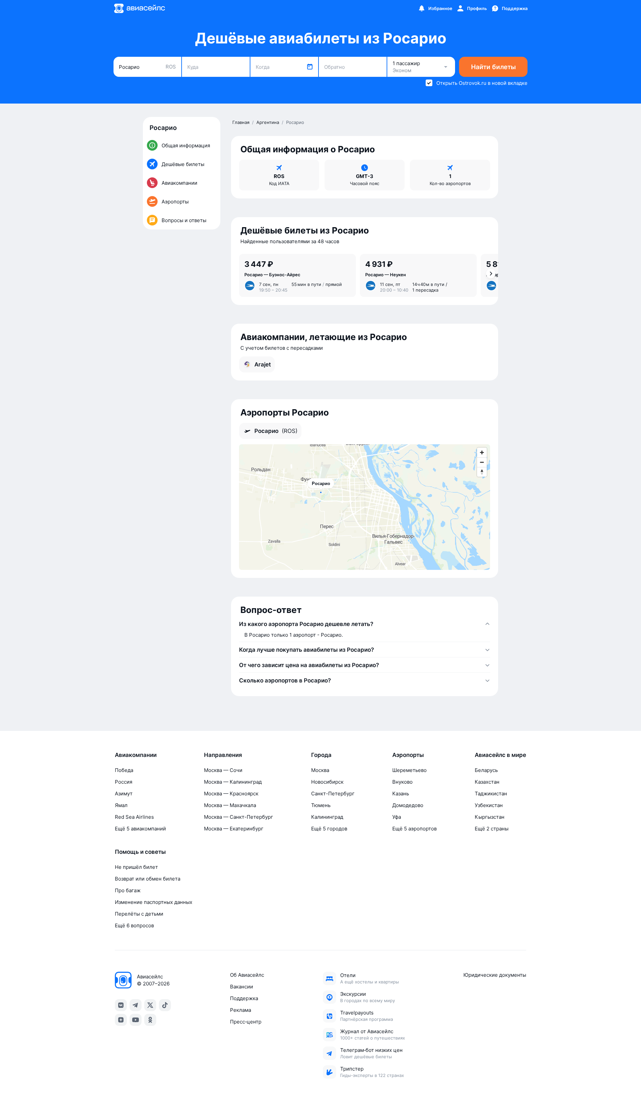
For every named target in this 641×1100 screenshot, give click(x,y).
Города (321, 755)
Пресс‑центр (245, 1021)
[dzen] (121, 1020)
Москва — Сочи (223, 770)
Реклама (240, 1010)
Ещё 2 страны (491, 828)
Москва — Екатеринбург (233, 828)
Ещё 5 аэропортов (414, 828)
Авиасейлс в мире (500, 755)
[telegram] (136, 1005)
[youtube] (136, 1020)
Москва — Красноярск (231, 793)
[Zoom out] (482, 462)
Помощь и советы (140, 851)
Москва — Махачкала (230, 805)
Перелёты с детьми (139, 914)
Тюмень (321, 805)
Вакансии (241, 986)
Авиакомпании (136, 755)
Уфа (396, 817)
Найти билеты (493, 67)
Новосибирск (327, 782)
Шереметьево (409, 770)
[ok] (150, 1020)
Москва (320, 770)
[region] (364, 507)
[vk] (121, 1005)
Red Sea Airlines (134, 817)
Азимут (124, 793)
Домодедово (407, 805)
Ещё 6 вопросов (134, 925)
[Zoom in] (482, 452)
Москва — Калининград (233, 782)
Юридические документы (494, 975)
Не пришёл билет (136, 867)
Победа (124, 770)
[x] (150, 1005)
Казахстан (487, 782)
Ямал (121, 805)
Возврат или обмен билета (147, 879)
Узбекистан (489, 805)
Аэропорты (408, 755)
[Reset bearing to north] (482, 472)
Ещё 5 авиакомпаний (140, 828)
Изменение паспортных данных (153, 902)
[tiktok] (165, 1005)
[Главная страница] (139, 8)
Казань (400, 793)
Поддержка (244, 998)
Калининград (327, 817)
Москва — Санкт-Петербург (238, 817)
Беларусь (486, 770)
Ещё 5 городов (329, 828)
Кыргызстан (489, 817)
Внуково (402, 782)
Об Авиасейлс (247, 975)
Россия (123, 782)
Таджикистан (491, 793)
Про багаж (128, 890)
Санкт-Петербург (333, 793)
